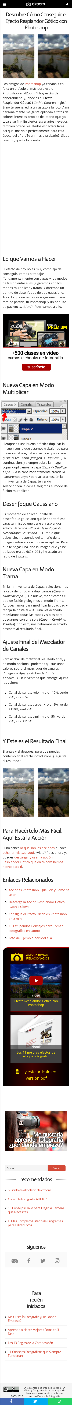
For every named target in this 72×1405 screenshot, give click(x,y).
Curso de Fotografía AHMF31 (28, 1199)
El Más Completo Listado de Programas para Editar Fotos (35, 1223)
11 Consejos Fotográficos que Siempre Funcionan (34, 1354)
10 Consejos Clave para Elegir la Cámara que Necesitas (36, 1210)
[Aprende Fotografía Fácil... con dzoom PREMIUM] (36, 344)
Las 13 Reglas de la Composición (30, 1342)
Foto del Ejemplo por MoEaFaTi (32, 938)
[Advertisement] (32, 173)
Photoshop (33, 84)
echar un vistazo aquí (18, 852)
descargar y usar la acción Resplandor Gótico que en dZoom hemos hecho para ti (33, 862)
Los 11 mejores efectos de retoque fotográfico (36, 1054)
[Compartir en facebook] (12, 1401)
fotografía (54, 1396)
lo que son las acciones (37, 848)
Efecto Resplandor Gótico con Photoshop (36, 1003)
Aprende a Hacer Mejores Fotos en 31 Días (34, 1331)
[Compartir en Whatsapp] (60, 1401)
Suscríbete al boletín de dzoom (29, 1190)
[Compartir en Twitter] (35, 1401)
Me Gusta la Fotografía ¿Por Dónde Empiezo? (32, 1319)
